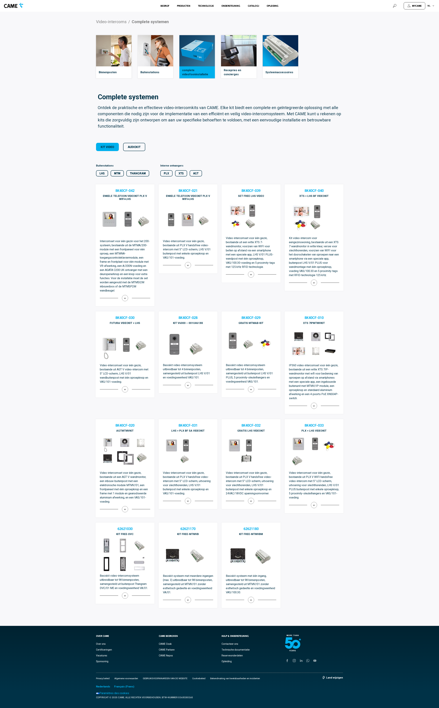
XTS (181, 173)
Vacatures (101, 655)
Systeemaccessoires (279, 72)
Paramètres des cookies (114, 693)
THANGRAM (138, 173)
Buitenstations (149, 72)
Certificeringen (104, 649)
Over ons (101, 643)
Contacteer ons (230, 643)
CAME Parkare (167, 649)
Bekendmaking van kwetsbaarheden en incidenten (235, 678)
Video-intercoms (111, 21)
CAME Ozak (165, 643)
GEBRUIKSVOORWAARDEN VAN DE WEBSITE (165, 678)
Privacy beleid (103, 678)
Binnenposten (108, 72)
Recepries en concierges (232, 72)
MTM (117, 173)
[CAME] (13, 5)
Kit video (107, 147)
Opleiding (272, 5)
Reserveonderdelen (232, 655)
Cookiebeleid (198, 678)
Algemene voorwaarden (126, 678)
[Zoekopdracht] (394, 5)
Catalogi (253, 5)
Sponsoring (102, 661)
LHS (102, 173)
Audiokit (134, 147)
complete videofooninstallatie (195, 72)
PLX (166, 173)
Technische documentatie (236, 649)
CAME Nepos (166, 655)
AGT (196, 173)
